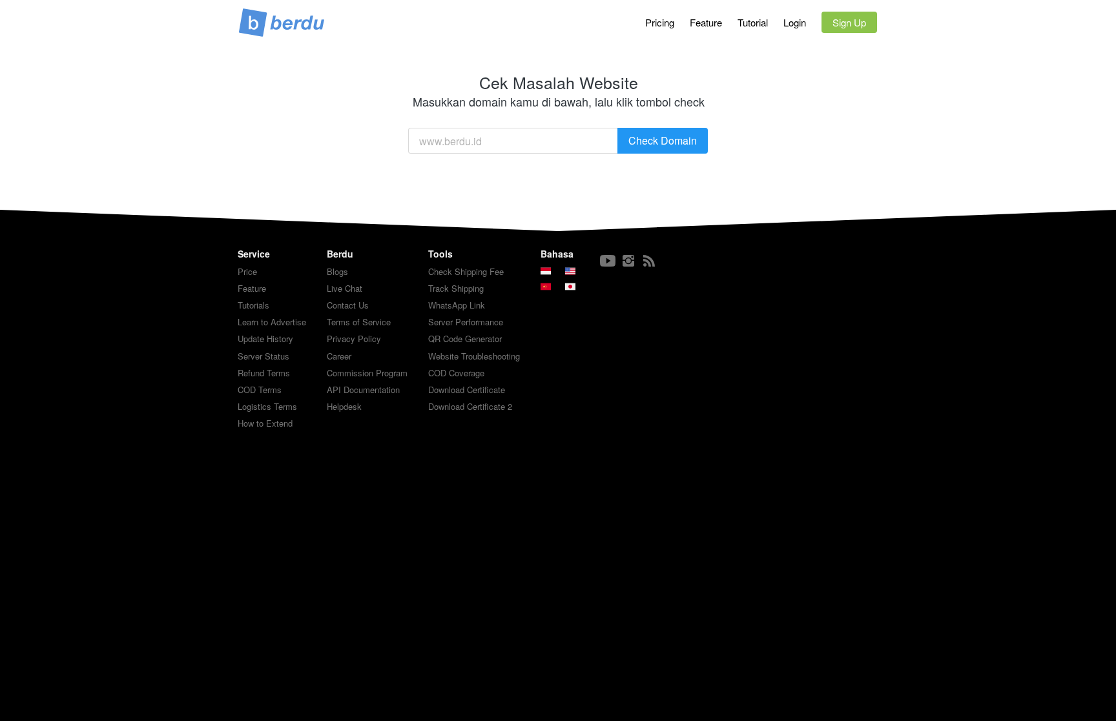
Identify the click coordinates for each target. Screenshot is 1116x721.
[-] (607, 261)
